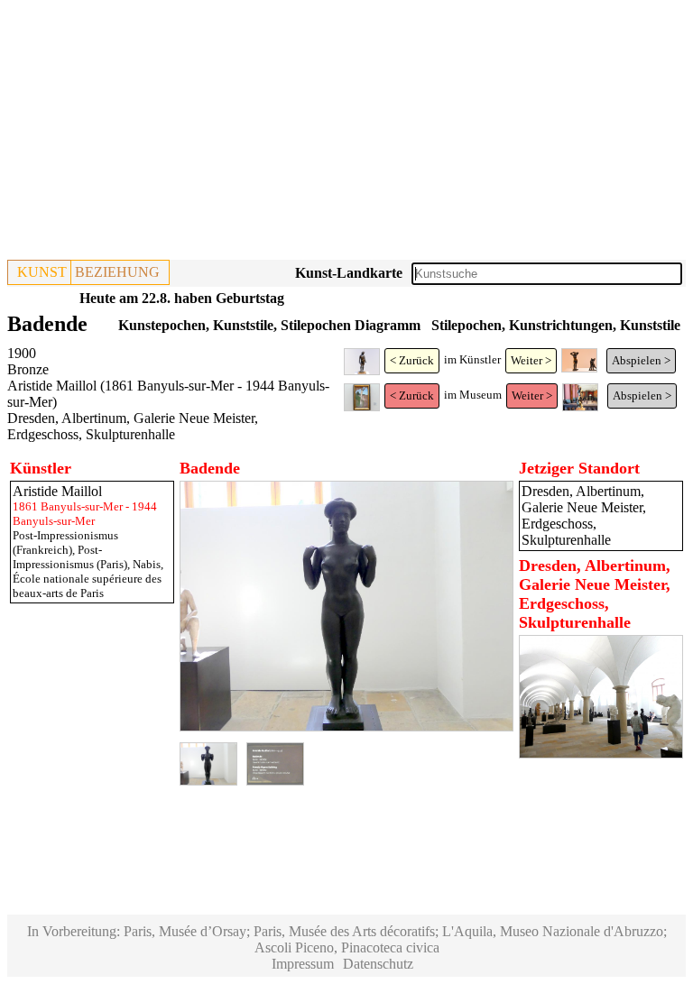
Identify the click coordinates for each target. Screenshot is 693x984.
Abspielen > (641, 360)
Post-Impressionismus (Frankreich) (65, 542)
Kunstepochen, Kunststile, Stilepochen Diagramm (269, 325)
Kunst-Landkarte (348, 272)
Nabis (147, 564)
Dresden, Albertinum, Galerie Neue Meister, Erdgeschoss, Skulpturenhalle (132, 426)
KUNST (42, 272)
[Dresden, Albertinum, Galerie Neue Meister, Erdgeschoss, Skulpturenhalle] (601, 753)
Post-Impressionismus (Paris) (70, 557)
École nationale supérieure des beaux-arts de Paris (87, 586)
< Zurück (412, 360)
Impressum (303, 963)
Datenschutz (378, 963)
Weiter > (531, 360)
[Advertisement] (346, 133)
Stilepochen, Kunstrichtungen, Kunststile (555, 325)
